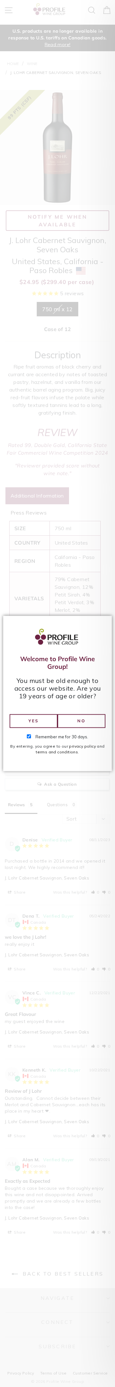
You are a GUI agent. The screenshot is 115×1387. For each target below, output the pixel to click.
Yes (33, 720)
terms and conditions (57, 752)
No (81, 720)
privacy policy (82, 746)
